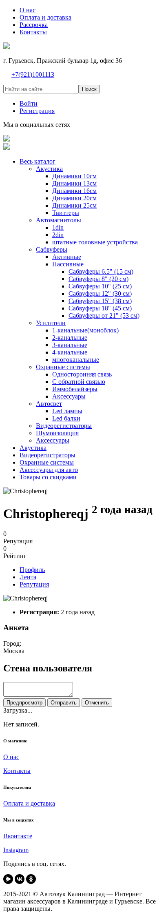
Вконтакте (17, 836)
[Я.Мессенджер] (8, 879)
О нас (11, 756)
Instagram (16, 849)
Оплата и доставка (29, 803)
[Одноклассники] (31, 879)
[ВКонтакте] (19, 879)
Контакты (17, 770)
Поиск (89, 89)
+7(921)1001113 (32, 74)
